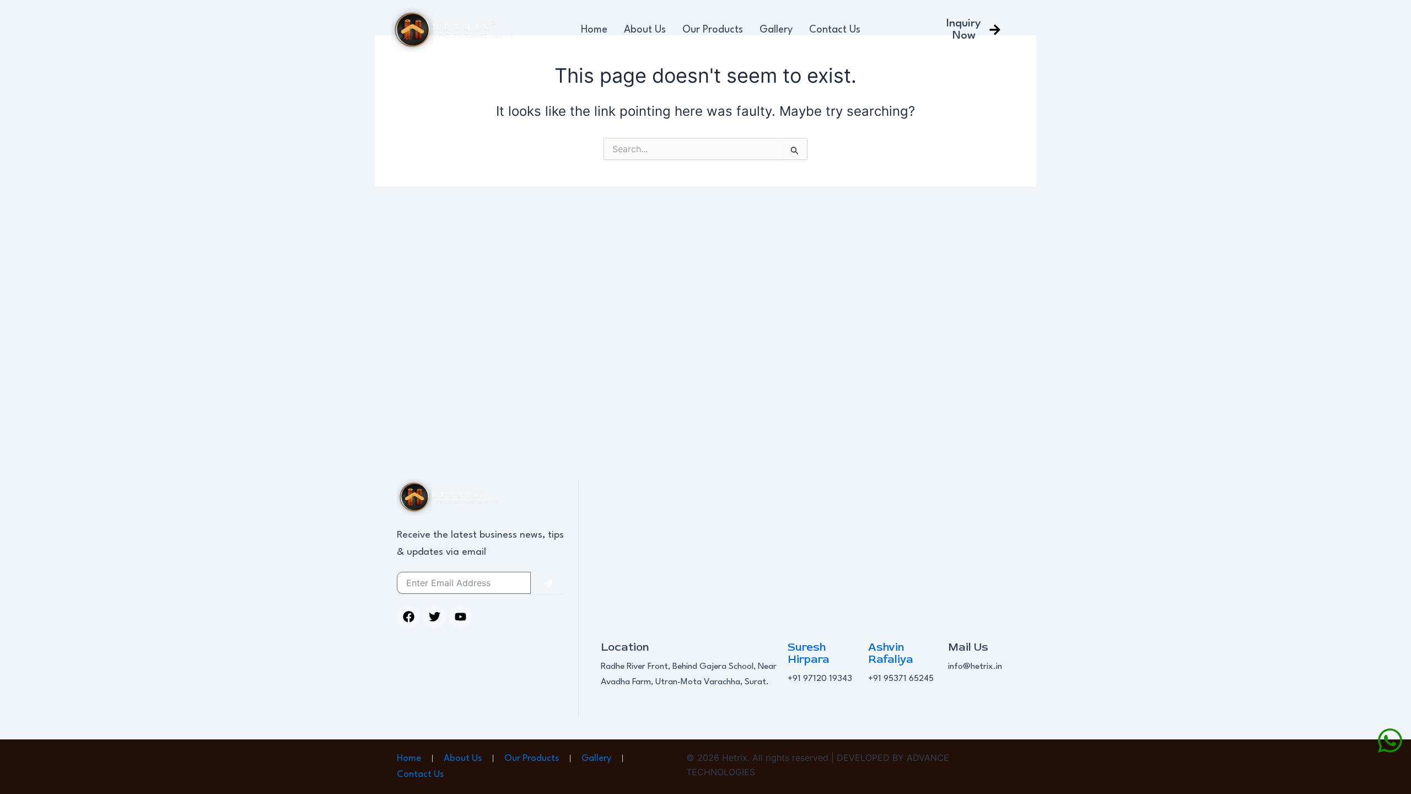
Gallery (776, 30)
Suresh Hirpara (809, 653)
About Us (645, 30)
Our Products (712, 30)
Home (594, 30)
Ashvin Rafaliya (890, 653)
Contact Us (834, 30)
